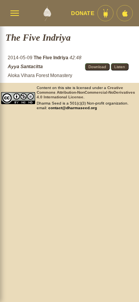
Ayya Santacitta (25, 66)
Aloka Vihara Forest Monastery (40, 75)
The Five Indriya (52, 57)
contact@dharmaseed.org (72, 108)
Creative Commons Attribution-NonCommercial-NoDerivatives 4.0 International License (86, 92)
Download (97, 67)
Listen (119, 67)
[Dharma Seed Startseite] (47, 13)
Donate (82, 13)
